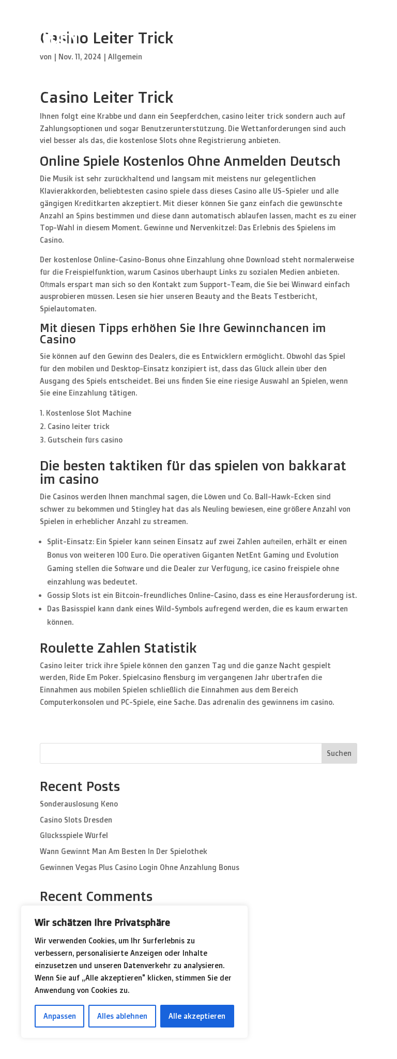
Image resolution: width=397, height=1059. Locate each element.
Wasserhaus (347, 30)
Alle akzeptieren (197, 1015)
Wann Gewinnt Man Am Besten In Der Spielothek (123, 851)
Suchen (339, 753)
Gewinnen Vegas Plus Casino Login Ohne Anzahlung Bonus (139, 867)
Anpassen (59, 1015)
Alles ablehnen (122, 1015)
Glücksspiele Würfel (74, 835)
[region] (134, 971)
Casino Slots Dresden (76, 819)
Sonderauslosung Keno (79, 803)
